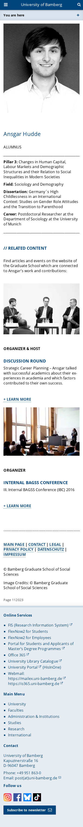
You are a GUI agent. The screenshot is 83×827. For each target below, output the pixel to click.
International (19, 735)
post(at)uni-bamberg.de (36, 778)
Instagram (7, 797)
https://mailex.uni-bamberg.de (35, 678)
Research (16, 729)
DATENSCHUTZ (51, 549)
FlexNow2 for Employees (29, 637)
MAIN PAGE (13, 544)
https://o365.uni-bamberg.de (33, 683)
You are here (13, 15)
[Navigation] (6, 5)
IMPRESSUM (14, 554)
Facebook (17, 797)
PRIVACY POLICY (18, 549)
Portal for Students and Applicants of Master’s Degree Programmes (41, 646)
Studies (14, 722)
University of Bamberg (41, 4)
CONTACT (36, 544)
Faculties (16, 710)
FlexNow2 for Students (28, 631)
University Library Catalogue (33, 661)
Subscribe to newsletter (26, 810)
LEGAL (55, 544)
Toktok (37, 797)
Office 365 (16, 655)
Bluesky (27, 797)
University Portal (23, 667)
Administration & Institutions (33, 716)
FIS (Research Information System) (38, 625)
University (17, 704)
